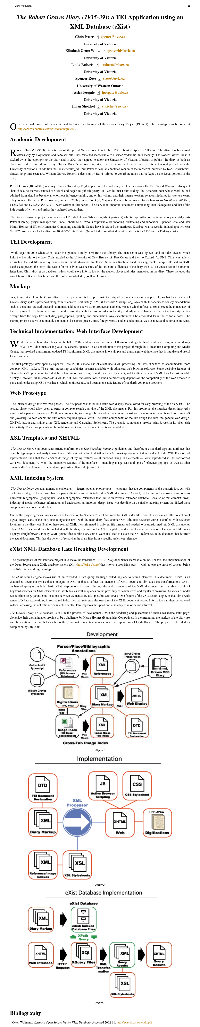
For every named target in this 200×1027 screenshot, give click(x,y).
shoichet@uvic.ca (115, 106)
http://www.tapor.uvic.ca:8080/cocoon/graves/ (46, 129)
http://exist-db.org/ (88, 564)
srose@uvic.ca (114, 78)
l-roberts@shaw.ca (115, 64)
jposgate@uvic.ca (115, 92)
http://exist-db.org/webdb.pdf (134, 1022)
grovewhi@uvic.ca (121, 50)
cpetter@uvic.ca (113, 36)
